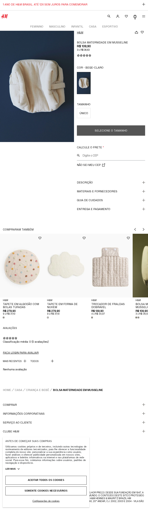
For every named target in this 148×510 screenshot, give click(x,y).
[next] (143, 229)
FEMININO (36, 26)
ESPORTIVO (110, 26)
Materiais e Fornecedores (97, 191)
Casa (18, 390)
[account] (117, 16)
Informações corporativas (24, 413)
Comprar (10, 404)
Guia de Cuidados (90, 200)
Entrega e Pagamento (93, 209)
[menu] (143, 16)
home (7, 390)
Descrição (85, 182)
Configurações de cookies (46, 501)
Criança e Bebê (37, 390)
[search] (109, 16)
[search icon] (78, 155)
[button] (22, 265)
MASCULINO (57, 26)
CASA (92, 26)
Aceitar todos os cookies (46, 480)
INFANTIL (77, 26)
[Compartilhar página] (136, 32)
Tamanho (83, 104)
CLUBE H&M (11, 431)
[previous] (135, 229)
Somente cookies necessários (46, 490)
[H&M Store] (4, 16)
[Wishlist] (142, 32)
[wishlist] (126, 16)
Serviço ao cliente (17, 422)
